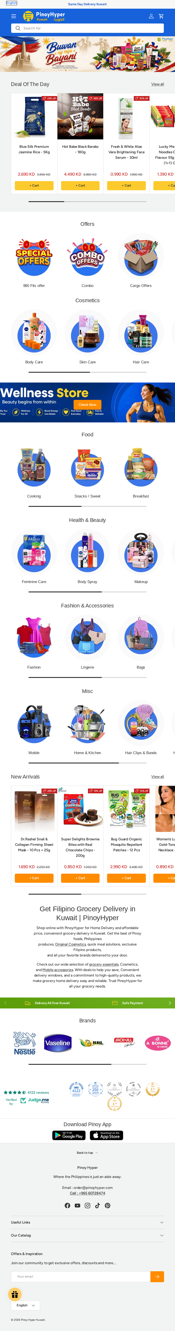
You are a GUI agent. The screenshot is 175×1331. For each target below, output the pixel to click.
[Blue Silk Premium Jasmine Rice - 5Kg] (34, 116)
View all (157, 84)
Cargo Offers (141, 285)
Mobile (33, 752)
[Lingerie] (87, 638)
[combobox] (87, 28)
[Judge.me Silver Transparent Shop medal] (133, 1089)
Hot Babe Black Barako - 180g (80, 149)
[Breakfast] (141, 466)
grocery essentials (103, 964)
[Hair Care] (141, 332)
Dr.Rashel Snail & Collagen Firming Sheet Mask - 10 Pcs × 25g (34, 844)
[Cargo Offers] (141, 256)
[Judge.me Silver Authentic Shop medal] (114, 1089)
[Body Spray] (87, 552)
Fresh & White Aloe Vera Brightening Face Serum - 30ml (126, 152)
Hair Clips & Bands (141, 752)
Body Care (34, 362)
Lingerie (87, 667)
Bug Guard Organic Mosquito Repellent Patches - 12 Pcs (126, 844)
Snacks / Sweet (88, 496)
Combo (87, 285)
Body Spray (87, 581)
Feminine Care (34, 581)
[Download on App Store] (106, 1135)
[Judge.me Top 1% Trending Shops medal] (114, 1104)
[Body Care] (34, 332)
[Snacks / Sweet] (87, 466)
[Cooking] (34, 466)
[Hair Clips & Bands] (141, 723)
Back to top (85, 1153)
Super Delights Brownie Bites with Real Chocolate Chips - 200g (80, 847)
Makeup (141, 581)
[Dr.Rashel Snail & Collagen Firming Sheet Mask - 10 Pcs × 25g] (34, 809)
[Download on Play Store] (69, 1135)
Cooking (34, 496)
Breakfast (141, 496)
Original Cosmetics (70, 944)
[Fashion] (34, 638)
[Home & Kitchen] (87, 723)
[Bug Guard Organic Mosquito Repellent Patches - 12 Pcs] (126, 809)
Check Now (87, 405)
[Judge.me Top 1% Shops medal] (152, 1089)
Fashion (34, 667)
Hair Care (141, 362)
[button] (161, 16)
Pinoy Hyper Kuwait (33, 1319)
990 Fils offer (34, 285)
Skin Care (87, 362)
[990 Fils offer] (34, 256)
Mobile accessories (57, 970)
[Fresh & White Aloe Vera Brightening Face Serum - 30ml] (126, 116)
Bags (141, 667)
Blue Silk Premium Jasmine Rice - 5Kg (34, 149)
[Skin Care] (87, 332)
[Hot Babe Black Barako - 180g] (80, 116)
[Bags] (141, 638)
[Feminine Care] (34, 552)
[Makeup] (141, 552)
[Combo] (87, 256)
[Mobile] (34, 723)
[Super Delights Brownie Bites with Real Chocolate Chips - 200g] (80, 809)
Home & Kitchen (87, 752)
